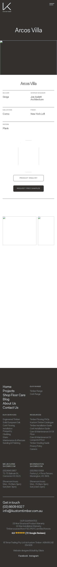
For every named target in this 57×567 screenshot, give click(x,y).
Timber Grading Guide (39, 443)
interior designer (38, 93)
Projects (9, 391)
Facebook (23, 556)
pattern (6, 124)
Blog (6, 399)
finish (33, 110)
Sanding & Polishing (11, 443)
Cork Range (35, 394)
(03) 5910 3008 (37, 471)
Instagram (34, 556)
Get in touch (11, 502)
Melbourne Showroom (9, 465)
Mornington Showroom (37, 465)
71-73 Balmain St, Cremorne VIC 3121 (12, 474)
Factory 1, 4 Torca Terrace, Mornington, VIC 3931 (41, 474)
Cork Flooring (9, 426)
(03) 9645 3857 (9, 471)
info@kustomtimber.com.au (22, 511)
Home (7, 387)
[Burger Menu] (51, 4)
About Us (9, 403)
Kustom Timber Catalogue (42, 422)
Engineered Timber (11, 419)
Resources (35, 415)
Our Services (10, 415)
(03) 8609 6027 (13, 507)
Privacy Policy (36, 446)
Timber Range (36, 391)
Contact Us (10, 408)
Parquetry (7, 431)
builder (6, 93)
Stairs (5, 437)
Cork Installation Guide (40, 429)
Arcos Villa (28, 84)
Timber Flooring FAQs (39, 419)
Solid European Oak (11, 422)
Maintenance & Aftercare (14, 440)
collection (7, 110)
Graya (6, 97)
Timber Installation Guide (41, 426)
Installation (7, 429)
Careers (33, 449)
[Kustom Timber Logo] (7, 11)
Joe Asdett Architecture (37, 98)
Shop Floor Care (14, 395)
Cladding (7, 434)
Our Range (35, 386)
